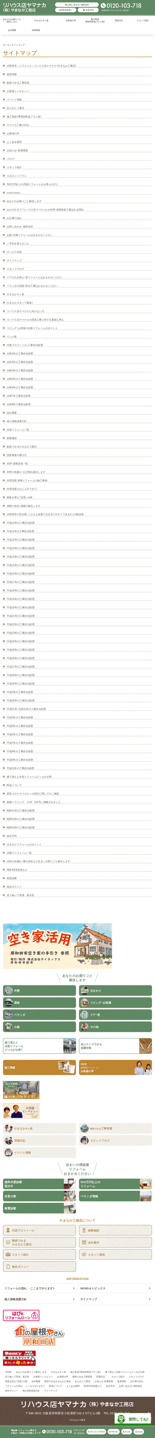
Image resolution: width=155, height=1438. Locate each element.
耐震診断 (12, 878)
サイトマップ (88, 1299)
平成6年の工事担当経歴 (20, 734)
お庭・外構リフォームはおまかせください (30, 235)
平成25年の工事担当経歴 (21, 649)
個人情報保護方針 (15, 1299)
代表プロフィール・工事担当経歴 (25, 345)
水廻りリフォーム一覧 (19, 852)
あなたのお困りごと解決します (12, 20)
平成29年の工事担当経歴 (21, 683)
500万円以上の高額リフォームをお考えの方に (32, 184)
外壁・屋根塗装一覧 (17, 463)
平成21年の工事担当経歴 (21, 616)
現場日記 (120, 20)
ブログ (10, 158)
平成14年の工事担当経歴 (21, 556)
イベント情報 (14, 99)
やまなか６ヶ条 (41, 20)
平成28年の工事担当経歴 (21, 675)
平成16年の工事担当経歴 (21, 573)
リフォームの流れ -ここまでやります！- (29, 1288)
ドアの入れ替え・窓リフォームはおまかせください (35, 277)
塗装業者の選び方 (17, 455)
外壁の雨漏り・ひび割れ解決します (26, 472)
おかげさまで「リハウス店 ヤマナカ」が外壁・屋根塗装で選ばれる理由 (45, 209)
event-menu (13, 192)
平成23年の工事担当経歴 (21, 632)
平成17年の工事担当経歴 (21, 582)
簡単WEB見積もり (17, 869)
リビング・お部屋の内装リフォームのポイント (32, 328)
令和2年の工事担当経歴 (20, 353)
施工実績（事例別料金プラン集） (95, 20)
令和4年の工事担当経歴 (20, 370)
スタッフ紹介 (143, 20)
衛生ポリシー (14, 886)
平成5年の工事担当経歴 (20, 726)
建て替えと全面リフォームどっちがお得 (29, 776)
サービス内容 (14, 252)
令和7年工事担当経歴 (19, 395)
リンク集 (12, 336)
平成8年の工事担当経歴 (20, 751)
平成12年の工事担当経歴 (21, 539)
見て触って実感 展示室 (20, 895)
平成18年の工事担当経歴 (21, 590)
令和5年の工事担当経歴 (20, 379)
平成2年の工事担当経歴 (20, 692)
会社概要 (12, 30)
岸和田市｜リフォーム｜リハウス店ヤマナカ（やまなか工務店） (41, 65)
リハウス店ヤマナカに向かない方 (25, 311)
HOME (8, 1371)
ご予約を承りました (18, 243)
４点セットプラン (17, 175)
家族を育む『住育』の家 (19, 497)
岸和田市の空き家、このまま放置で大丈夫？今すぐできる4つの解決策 (45, 514)
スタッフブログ (15, 269)
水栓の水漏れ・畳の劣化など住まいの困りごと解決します (38, 861)
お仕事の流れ (14, 218)
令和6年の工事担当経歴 (20, 387)
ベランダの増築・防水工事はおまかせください (32, 285)
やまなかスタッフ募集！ (20, 302)
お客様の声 (71, 20)
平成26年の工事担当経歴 (21, 658)
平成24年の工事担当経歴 (21, 641)
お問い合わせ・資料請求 (78, 4)
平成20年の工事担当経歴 (21, 607)
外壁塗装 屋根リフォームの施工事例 (27, 480)
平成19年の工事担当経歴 (21, 599)
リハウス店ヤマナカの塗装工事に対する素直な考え (35, 319)
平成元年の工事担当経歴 (20, 768)
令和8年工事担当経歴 (19, 404)
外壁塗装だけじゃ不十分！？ (22, 489)
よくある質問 (14, 142)
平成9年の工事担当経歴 (20, 759)
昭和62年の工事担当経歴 (21, 819)
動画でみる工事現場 (18, 82)
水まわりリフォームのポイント (24, 844)
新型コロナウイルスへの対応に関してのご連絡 (33, 793)
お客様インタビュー (18, 91)
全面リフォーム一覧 (18, 429)
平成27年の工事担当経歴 (21, 666)
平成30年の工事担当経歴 (21, 700)
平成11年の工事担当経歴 (20, 531)
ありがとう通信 (15, 108)
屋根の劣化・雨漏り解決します (23, 505)
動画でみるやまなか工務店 (22, 446)
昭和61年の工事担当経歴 (21, 810)
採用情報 (36, 30)
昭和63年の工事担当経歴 (21, 827)
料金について (14, 785)
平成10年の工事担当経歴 (21, 522)
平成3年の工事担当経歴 (20, 717)
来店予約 (89, 9)
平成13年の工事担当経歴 (21, 548)
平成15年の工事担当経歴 (21, 565)
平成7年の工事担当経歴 (20, 742)
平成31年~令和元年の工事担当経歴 (26, 709)
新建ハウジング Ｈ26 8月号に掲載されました (34, 802)
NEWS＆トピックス (93, 1288)
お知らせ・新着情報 (17, 150)
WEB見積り (66, 9)
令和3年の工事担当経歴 (20, 362)
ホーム (6, 44)
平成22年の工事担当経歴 (21, 624)
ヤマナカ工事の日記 (18, 125)
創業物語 (12, 438)
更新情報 (12, 74)
